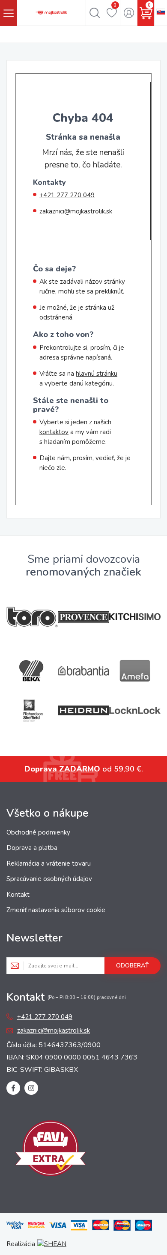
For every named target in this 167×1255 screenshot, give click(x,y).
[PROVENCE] (83, 617)
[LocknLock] (135, 710)
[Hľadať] (94, 13)
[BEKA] (32, 670)
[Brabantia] (83, 671)
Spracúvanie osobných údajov (49, 879)
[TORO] (32, 617)
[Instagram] (31, 1088)
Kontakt (18, 894)
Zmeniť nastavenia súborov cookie (55, 910)
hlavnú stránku (96, 373)
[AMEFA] (135, 670)
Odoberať (132, 965)
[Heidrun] (83, 710)
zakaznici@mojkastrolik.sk (75, 211)
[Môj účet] (128, 13)
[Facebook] (13, 1088)
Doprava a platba (31, 847)
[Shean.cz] (51, 1244)
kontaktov (54, 432)
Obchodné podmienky (38, 832)
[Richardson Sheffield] (32, 710)
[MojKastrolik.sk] (51, 13)
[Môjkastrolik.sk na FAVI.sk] (50, 1149)
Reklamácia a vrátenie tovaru (48, 863)
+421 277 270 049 (67, 195)
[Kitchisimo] (135, 616)
